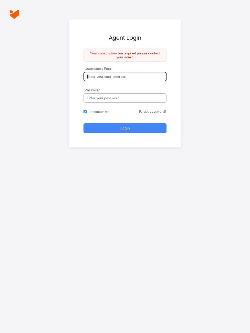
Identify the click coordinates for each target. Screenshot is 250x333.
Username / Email (98, 69)
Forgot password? (153, 111)
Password (93, 90)
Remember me (99, 112)
